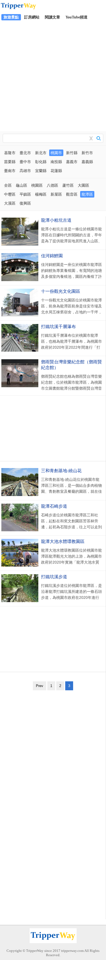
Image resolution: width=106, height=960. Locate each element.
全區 (8, 185)
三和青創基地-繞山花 (61, 470)
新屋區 (56, 194)
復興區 (25, 203)
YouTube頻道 (77, 17)
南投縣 (56, 162)
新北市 (40, 153)
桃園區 (37, 185)
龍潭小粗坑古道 (56, 220)
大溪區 (9, 203)
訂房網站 (31, 17)
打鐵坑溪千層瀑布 (58, 326)
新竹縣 (71, 153)
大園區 (83, 185)
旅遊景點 (11, 17)
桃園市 (56, 153)
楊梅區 (40, 194)
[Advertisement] (53, 75)
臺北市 (25, 153)
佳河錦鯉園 (52, 255)
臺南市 (9, 171)
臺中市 (25, 162)
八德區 (52, 185)
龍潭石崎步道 (54, 506)
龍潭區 (87, 194)
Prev (39, 686)
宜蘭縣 (40, 171)
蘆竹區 (68, 185)
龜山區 (21, 185)
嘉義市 (71, 162)
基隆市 (9, 153)
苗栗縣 (9, 162)
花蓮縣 (56, 171)
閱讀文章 (52, 17)
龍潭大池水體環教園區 (63, 541)
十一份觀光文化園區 (60, 291)
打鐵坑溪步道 (54, 576)
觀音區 (71, 194)
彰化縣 (40, 162)
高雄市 (25, 171)
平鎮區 (25, 194)
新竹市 (87, 153)
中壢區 (9, 194)
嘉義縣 (87, 162)
